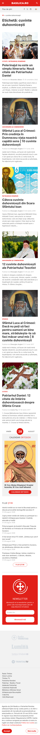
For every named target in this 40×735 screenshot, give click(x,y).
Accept (7, 731)
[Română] (36, 9)
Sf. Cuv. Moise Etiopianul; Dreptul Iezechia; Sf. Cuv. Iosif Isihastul (18, 486)
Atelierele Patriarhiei (9, 685)
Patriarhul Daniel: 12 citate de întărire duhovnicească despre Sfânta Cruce (18, 401)
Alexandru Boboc (16, 79)
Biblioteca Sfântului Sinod (11, 690)
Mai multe (32, 731)
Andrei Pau (14, 410)
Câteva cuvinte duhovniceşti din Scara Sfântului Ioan (18, 203)
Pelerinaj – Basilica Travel (11, 683)
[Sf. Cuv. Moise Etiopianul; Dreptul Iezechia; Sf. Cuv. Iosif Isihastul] (20, 461)
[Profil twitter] (27, 9)
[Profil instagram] (30, 9)
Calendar (20, 437)
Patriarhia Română (8, 681)
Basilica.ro (20, 3)
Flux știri (20, 565)
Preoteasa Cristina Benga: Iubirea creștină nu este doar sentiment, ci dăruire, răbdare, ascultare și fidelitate (18, 555)
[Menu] (3, 3)
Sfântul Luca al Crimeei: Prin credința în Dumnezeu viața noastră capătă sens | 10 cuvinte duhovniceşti (19, 137)
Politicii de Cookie (27, 723)
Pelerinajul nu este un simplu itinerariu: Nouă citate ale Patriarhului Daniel (18, 70)
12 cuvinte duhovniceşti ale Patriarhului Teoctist (19, 265)
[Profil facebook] (24, 9)
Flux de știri (7, 9)
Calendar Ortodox (20, 492)
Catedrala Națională (9, 688)
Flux (7, 503)
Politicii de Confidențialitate (12, 725)
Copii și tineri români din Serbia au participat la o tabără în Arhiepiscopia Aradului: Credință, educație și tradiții (19, 518)
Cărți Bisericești (7, 697)
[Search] (37, 3)
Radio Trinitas (7, 673)
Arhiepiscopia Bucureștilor (11, 692)
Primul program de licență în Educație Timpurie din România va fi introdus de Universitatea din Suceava (19, 528)
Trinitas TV (6, 678)
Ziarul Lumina (7, 676)
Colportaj (5, 695)
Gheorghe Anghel (16, 149)
